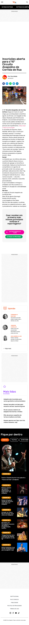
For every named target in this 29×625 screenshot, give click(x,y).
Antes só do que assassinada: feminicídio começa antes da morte (15, 331)
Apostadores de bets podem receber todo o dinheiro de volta (16, 319)
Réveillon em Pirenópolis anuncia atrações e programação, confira (8, 525)
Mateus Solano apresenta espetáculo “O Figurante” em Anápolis (6, 490)
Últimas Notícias (7, 7)
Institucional (14, 596)
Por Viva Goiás (12, 76)
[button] (3, 83)
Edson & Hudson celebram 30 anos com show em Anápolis (7, 502)
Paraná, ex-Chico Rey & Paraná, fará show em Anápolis (8, 514)
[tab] (5, 439)
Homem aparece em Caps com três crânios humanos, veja (14, 421)
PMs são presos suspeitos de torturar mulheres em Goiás (12, 416)
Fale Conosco (14, 599)
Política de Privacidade (14, 605)
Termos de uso (14, 608)
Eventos (6, 474)
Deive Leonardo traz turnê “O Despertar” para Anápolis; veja (8, 549)
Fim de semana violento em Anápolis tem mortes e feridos (13, 410)
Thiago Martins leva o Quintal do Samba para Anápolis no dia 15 (8, 537)
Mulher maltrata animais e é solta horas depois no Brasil (16, 339)
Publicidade (14, 602)
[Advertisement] (14, 37)
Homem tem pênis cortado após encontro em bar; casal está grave (14, 405)
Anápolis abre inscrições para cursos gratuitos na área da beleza (14, 400)
